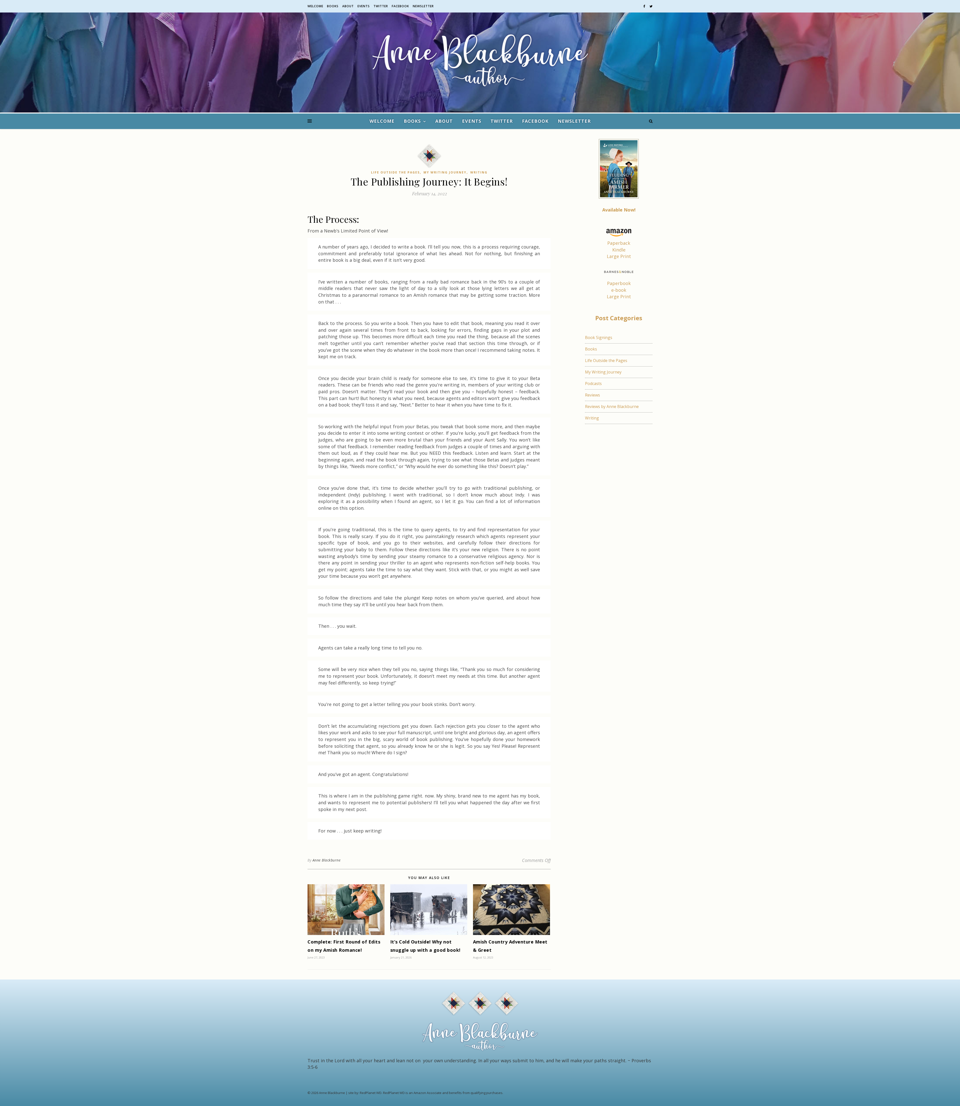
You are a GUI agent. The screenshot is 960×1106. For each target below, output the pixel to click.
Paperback (618, 243)
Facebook (400, 6)
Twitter (381, 6)
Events (364, 6)
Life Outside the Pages (395, 172)
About (348, 6)
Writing (479, 172)
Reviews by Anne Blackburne (612, 406)
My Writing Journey (445, 172)
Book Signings (598, 337)
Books (332, 6)
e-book (618, 290)
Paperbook (619, 283)
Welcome (315, 6)
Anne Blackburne (326, 860)
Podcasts (593, 383)
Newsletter (423, 6)
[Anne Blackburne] (480, 62)
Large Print (619, 256)
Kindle (619, 250)
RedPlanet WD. (371, 1092)
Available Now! (619, 210)
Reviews (592, 395)
